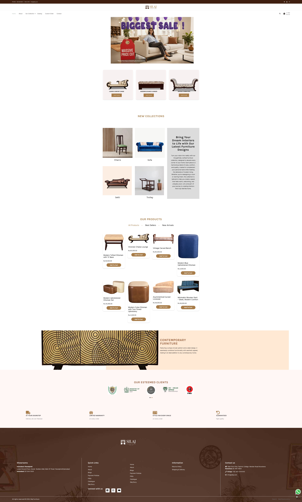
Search (274, 499)
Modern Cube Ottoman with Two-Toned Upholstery (137, 309)
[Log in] (284, 1)
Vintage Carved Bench (162, 248)
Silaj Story (91, 484)
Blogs (90, 472)
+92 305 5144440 (239, 471)
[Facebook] (108, 490)
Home (90, 466)
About (90, 469)
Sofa (150, 160)
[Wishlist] (289, 1)
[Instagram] (113, 490)
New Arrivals (168, 225)
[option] (152, 40)
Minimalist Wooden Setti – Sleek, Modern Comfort (188, 298)
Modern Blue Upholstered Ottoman (186, 264)
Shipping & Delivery (178, 469)
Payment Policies (93, 475)
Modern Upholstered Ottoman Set (111, 299)
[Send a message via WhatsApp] (298, 492)
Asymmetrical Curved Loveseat (161, 298)
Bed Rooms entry (284, 499)
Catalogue (91, 481)
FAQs (89, 478)
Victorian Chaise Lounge (138, 247)
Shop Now (117, 95)
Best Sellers (150, 225)
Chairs (117, 160)
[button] (109, 40)
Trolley (150, 197)
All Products (133, 225)
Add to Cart (114, 265)
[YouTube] (119, 490)
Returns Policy (177, 466)
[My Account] (287, 1)
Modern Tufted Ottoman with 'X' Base (113, 256)
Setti (117, 197)
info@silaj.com (34, 1)
